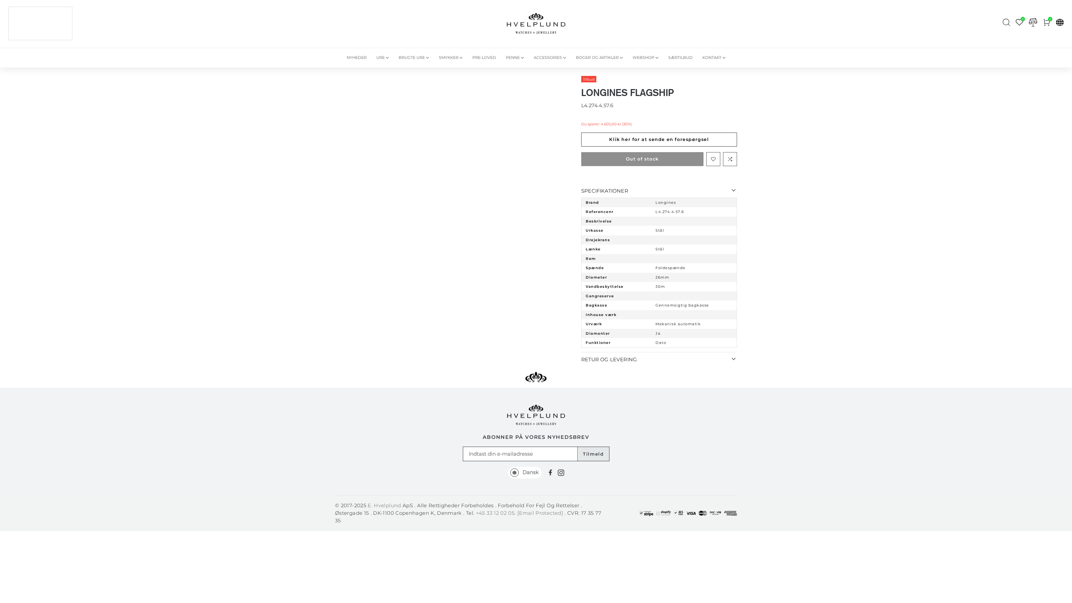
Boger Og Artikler (597, 57)
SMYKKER (448, 57)
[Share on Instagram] (561, 472)
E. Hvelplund (384, 505)
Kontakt (711, 57)
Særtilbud (680, 57)
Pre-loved (484, 57)
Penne (513, 57)
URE (380, 57)
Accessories (548, 57)
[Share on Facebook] (550, 472)
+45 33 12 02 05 (495, 513)
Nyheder (357, 57)
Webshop (643, 57)
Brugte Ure (412, 57)
